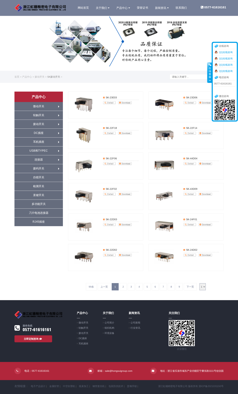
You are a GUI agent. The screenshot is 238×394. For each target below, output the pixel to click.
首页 (16, 76)
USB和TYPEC (38, 150)
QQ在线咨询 (226, 52)
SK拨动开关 (53, 76)
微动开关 (38, 106)
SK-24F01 (191, 219)
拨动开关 (39, 76)
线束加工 (84, 386)
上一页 (104, 286)
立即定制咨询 (31, 338)
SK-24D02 (191, 249)
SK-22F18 (111, 128)
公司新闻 (135, 322)
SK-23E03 (111, 97)
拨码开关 (38, 168)
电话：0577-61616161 (36, 370)
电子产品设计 (38, 386)
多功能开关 (39, 203)
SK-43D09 (191, 189)
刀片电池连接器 (38, 212)
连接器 (38, 159)
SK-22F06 (111, 158)
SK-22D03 (111, 219)
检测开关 (38, 186)
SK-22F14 (191, 128)
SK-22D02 (111, 249)
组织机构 (109, 327)
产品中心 (122, 7)
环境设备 (109, 333)
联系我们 (181, 7)
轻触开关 (38, 115)
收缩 (209, 72)
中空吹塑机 (69, 386)
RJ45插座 (39, 221)
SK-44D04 (191, 158)
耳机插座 (38, 141)
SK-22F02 (111, 189)
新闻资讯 (160, 7)
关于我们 (101, 7)
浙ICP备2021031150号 (211, 386)
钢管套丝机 (99, 386)
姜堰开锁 (132, 386)
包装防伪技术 (116, 386)
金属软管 (54, 386)
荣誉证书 (142, 7)
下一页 (190, 286)
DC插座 (39, 132)
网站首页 (83, 7)
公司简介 (109, 322)
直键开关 (38, 195)
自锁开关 (38, 177)
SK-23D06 (191, 97)
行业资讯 (135, 327)
